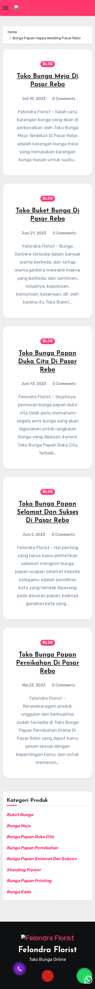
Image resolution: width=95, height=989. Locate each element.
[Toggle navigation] (5, 8)
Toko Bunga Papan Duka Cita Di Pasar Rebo (47, 361)
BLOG (47, 64)
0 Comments (63, 99)
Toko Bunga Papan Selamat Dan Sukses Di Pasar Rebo (47, 512)
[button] (84, 976)
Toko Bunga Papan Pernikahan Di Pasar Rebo (47, 663)
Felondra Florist (47, 950)
